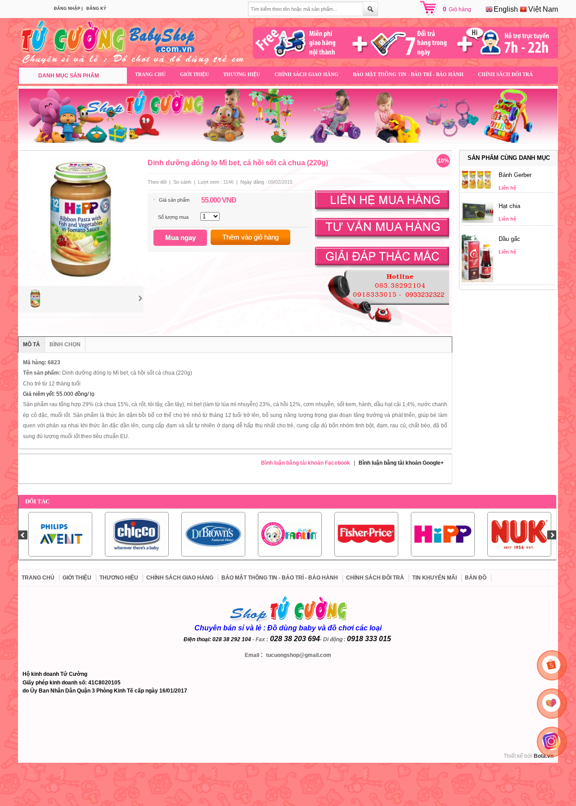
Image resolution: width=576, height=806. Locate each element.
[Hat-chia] (477, 221)
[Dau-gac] (477, 280)
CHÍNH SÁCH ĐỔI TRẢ (505, 74)
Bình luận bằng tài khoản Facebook (305, 463)
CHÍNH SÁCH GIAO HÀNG (306, 74)
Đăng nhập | (68, 8)
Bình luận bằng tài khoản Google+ (401, 463)
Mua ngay (180, 237)
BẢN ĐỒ (475, 578)
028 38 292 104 (231, 639)
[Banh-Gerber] (477, 187)
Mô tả (31, 344)
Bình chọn (65, 344)
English (505, 9)
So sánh (182, 182)
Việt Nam (542, 9)
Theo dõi (157, 182)
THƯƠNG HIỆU (241, 74)
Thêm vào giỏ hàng (250, 237)
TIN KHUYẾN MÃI (434, 578)
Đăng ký (96, 8)
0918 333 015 (369, 639)
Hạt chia (509, 206)
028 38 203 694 (295, 639)
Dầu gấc (509, 238)
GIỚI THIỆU (194, 74)
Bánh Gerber (515, 175)
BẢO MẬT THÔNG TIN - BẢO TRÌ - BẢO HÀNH (408, 74)
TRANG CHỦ (150, 74)
